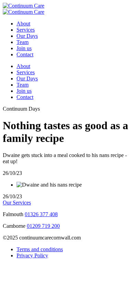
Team (22, 42)
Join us (24, 48)
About (23, 23)
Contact (24, 54)
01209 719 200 (43, 226)
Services (25, 30)
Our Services (17, 202)
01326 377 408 (41, 214)
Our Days (27, 36)
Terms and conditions (39, 249)
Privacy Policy (32, 255)
